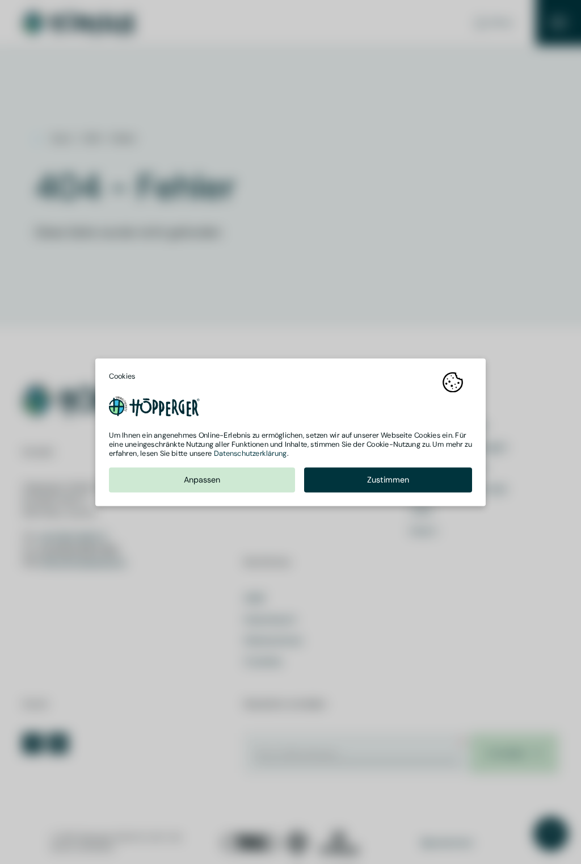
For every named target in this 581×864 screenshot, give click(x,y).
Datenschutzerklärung (250, 453)
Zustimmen (388, 479)
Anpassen (202, 479)
